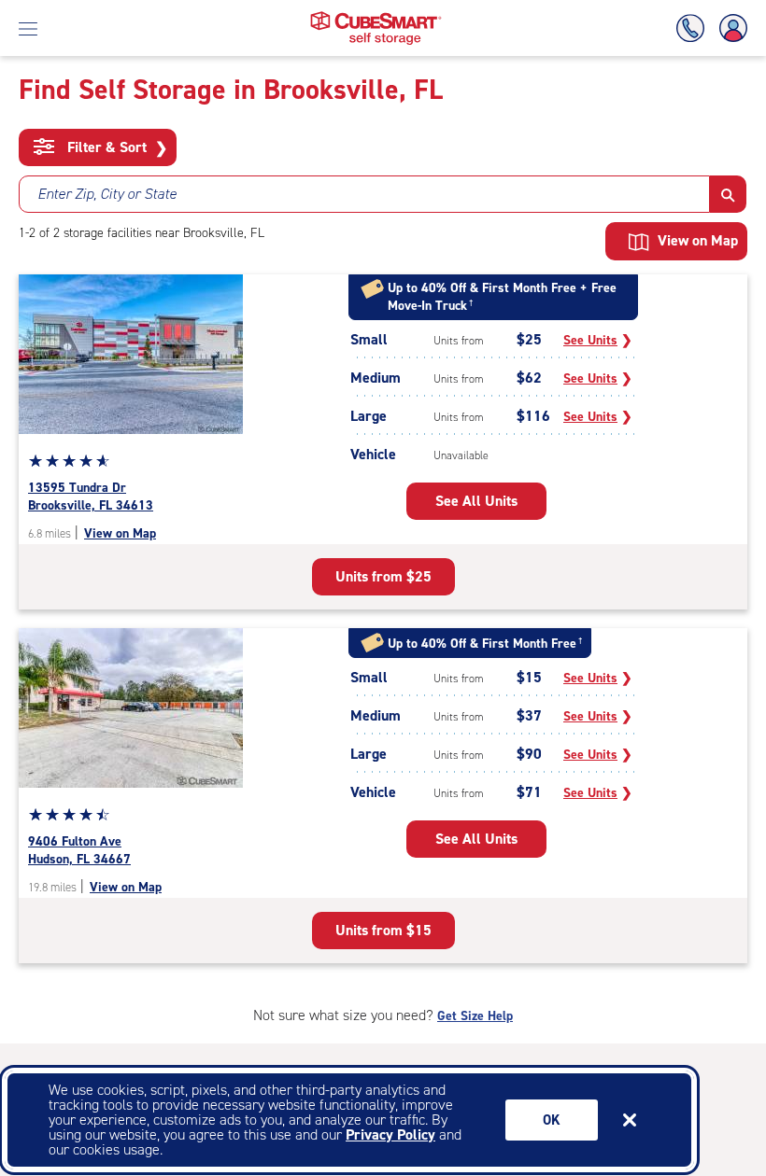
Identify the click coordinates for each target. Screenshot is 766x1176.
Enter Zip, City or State (107, 193)
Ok (551, 1120)
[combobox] (364, 194)
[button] (728, 194)
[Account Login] (729, 28)
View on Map (120, 533)
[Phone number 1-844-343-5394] (694, 28)
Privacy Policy (390, 1134)
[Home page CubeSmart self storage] (376, 16)
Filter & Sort (115, 147)
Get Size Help (475, 1016)
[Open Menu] (28, 28)
